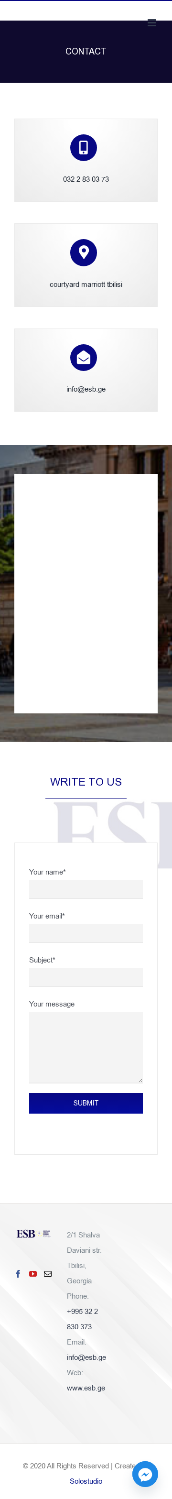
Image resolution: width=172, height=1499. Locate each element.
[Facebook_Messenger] (145, 1474)
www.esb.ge (86, 1388)
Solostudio (86, 1481)
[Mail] (48, 1274)
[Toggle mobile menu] (153, 23)
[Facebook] (18, 1274)
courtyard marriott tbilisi (86, 284)
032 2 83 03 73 (86, 179)
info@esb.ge (86, 389)
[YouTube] (33, 1274)
